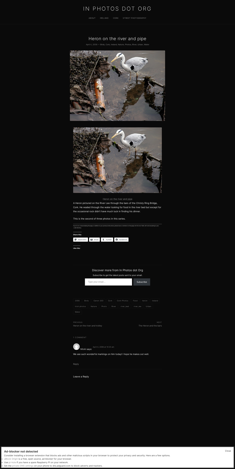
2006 (77, 301)
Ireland (104, 18)
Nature (121, 44)
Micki (83, 349)
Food (135, 301)
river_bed (125, 306)
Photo (104, 306)
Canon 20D (98, 301)
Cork (116, 18)
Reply (76, 364)
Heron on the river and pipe (117, 199)
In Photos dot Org (117, 8)
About (92, 18)
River (134, 44)
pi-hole (12, 462)
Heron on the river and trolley (87, 325)
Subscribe (142, 282)
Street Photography (134, 18)
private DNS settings (22, 465)
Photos (128, 44)
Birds (102, 44)
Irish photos (80, 306)
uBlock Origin (11, 458)
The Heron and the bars (150, 325)
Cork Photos (122, 301)
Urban (140, 44)
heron (144, 301)
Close (228, 450)
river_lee (137, 306)
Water (146, 44)
